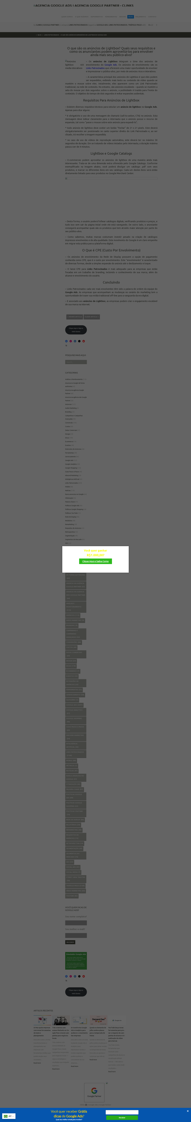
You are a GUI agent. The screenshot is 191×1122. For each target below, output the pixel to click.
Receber (122, 1117)
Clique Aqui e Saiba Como (95, 561)
